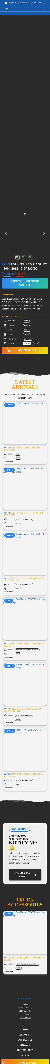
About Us (25, 1035)
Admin (25, 1055)
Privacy (25, 1045)
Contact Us (25, 1040)
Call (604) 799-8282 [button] (28, 350)
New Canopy (25, 1050)
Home (25, 1030)
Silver (28, 343)
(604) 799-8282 (25, 1017)
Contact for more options (25, 283)
